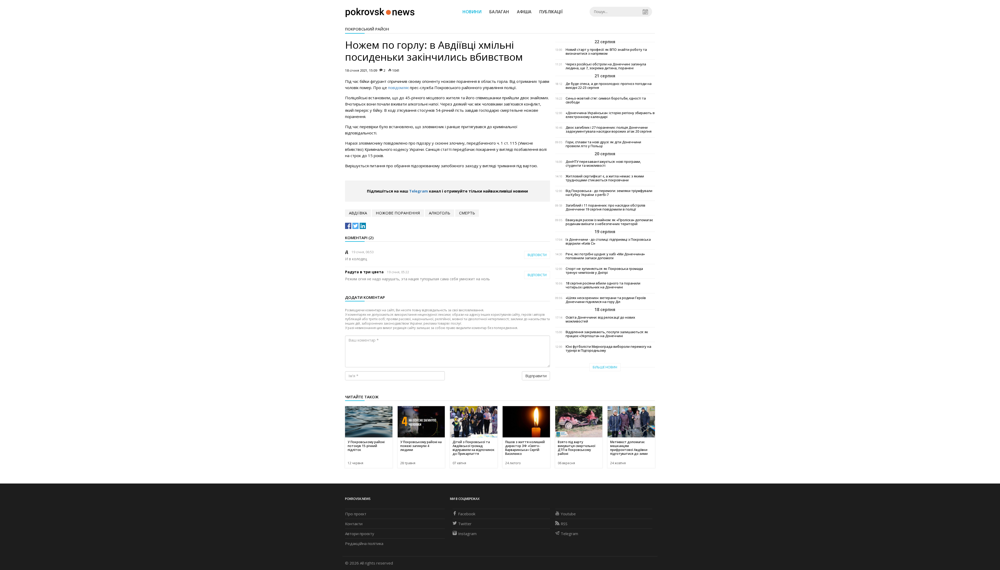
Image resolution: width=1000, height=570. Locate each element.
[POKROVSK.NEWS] (380, 11)
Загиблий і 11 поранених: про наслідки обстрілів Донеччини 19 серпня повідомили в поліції (605, 207)
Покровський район (367, 29)
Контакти (353, 523)
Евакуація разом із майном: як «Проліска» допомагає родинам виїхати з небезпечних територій (609, 222)
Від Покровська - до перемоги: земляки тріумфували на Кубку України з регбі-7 (609, 193)
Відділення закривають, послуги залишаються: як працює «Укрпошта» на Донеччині (607, 334)
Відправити (536, 375)
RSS (564, 523)
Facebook (466, 513)
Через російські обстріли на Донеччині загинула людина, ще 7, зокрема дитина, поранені (606, 66)
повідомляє (398, 87)
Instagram (467, 533)
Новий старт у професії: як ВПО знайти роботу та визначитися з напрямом (606, 51)
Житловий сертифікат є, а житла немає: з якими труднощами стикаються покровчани (605, 178)
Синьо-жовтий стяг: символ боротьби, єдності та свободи (606, 100)
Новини (472, 12)
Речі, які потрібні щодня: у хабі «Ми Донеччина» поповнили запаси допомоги (605, 256)
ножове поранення (398, 212)
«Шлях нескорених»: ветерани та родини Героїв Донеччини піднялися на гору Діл (606, 300)
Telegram (418, 191)
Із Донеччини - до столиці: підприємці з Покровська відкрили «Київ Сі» (608, 241)
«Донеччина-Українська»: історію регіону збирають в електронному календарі (610, 115)
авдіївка (358, 212)
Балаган (499, 12)
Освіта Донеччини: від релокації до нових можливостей (600, 319)
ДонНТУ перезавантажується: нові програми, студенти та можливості (603, 164)
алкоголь (439, 212)
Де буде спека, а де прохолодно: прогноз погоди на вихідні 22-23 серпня (609, 86)
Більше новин (605, 367)
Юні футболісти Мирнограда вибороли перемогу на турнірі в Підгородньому (608, 348)
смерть (467, 212)
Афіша (524, 12)
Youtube (568, 513)
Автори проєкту (359, 533)
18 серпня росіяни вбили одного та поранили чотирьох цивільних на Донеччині (603, 285)
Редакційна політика (364, 543)
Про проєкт (355, 513)
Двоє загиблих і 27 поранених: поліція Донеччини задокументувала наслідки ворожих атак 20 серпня (609, 129)
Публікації (551, 12)
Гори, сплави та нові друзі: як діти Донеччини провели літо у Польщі (603, 144)
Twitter (465, 523)
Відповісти (537, 255)
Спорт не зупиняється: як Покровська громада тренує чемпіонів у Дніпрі (604, 271)
